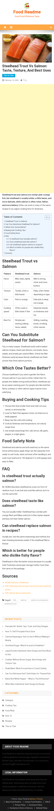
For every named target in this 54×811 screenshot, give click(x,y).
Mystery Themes (36, 799)
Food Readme (27, 12)
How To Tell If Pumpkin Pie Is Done (20, 631)
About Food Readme (13, 802)
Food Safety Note (12, 233)
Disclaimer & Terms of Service (21, 808)
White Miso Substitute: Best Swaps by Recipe (24, 684)
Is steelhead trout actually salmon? (23, 239)
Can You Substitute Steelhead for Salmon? (22, 224)
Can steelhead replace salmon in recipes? (26, 245)
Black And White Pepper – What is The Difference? (27, 679)
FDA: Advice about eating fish (17, 593)
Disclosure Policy (35, 805)
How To (8, 716)
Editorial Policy (41, 808)
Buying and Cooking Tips (15, 230)
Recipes (8, 721)
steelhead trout (10, 604)
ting (25, 80)
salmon (24, 600)
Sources (8, 253)
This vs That (9, 75)
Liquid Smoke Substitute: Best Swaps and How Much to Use (28, 653)
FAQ (7, 236)
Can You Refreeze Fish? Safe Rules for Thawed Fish (28, 673)
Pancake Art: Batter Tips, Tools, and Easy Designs (26, 626)
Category (9, 700)
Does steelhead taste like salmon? (23, 242)
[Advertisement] (27, 111)
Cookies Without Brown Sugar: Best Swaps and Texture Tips (25, 661)
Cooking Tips (10, 705)
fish (14, 600)
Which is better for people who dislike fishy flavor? (27, 248)
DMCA (47, 802)
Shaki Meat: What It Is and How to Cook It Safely (26, 668)
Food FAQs (10, 711)
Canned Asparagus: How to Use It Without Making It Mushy (27, 638)
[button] (46, 217)
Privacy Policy (20, 805)
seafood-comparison (39, 600)
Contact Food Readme (33, 802)
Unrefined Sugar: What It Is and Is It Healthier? (25, 645)
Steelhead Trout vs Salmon (16, 221)
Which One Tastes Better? (15, 227)
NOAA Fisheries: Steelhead (16, 582)
